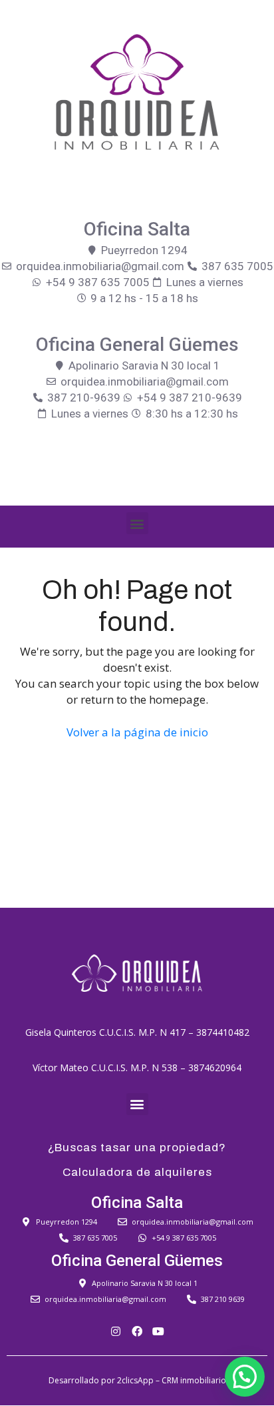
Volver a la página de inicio (137, 732)
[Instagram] (115, 1331)
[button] (137, 523)
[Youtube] (158, 1331)
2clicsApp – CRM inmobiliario (171, 1380)
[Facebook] (137, 1331)
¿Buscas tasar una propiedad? (137, 1147)
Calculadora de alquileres (137, 1172)
